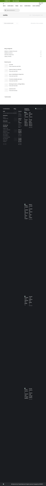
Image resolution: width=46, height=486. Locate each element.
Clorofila (11, 64)
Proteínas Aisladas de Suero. (15, 79)
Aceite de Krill (12, 89)
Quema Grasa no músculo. (15, 69)
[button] (20, 38)
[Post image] (6, 66)
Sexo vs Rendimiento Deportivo (16, 74)
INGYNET (41, 484)
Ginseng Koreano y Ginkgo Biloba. (17, 84)
